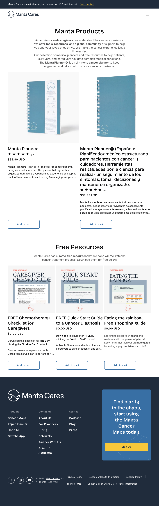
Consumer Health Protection (104, 477)
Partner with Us (50, 442)
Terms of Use (74, 483)
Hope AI (13, 430)
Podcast (75, 418)
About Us (45, 418)
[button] (147, 14)
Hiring (43, 430)
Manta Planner (23, 148)
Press (73, 430)
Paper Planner (18, 424)
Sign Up (126, 446)
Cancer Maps (17, 418)
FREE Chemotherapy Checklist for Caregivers (29, 323)
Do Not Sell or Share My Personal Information (112, 483)
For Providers (48, 424)
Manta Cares (53, 478)
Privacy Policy (74, 477)
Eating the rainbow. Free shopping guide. (125, 321)
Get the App (16, 436)
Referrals (45, 436)
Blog (72, 424)
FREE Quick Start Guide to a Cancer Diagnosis (79, 321)
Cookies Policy (134, 477)
